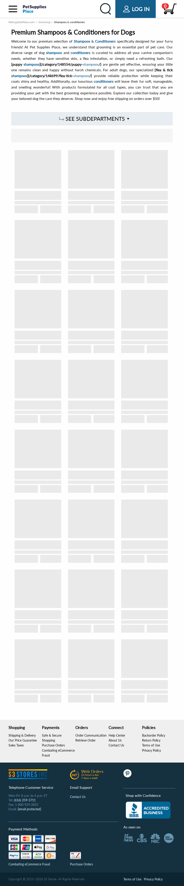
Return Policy (151, 740)
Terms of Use (151, 745)
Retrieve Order (85, 740)
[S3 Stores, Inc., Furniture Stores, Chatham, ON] (148, 810)
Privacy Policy (151, 750)
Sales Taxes (16, 745)
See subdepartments (94, 118)
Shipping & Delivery (22, 735)
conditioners (80, 52)
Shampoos (82, 41)
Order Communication (91, 735)
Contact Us (116, 745)
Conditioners (105, 41)
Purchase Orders (53, 745)
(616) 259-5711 (25, 800)
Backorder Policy (153, 735)
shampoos (54, 52)
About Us (115, 740)
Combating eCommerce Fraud (29, 864)
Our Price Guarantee (23, 740)
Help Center (117, 735)
